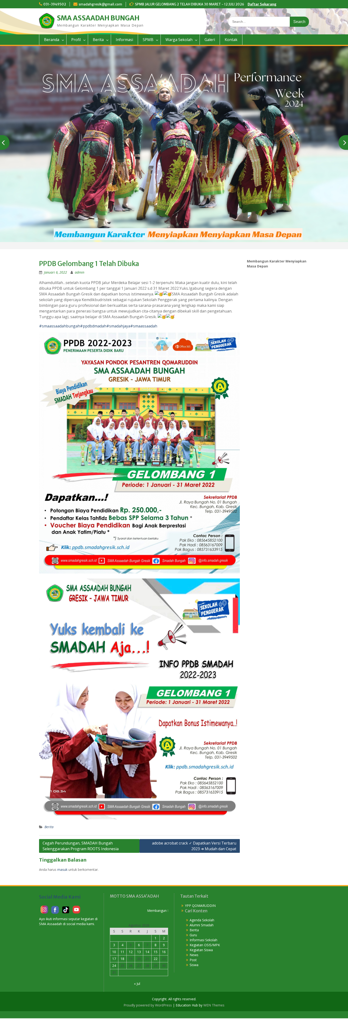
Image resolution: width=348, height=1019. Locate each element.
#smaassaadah (143, 325)
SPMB (148, 39)
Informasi (124, 39)
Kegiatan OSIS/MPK (205, 945)
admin (79, 272)
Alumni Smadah (202, 925)
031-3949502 (54, 4)
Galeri (210, 39)
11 (122, 952)
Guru (193, 935)
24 (114, 965)
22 (155, 958)
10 (114, 952)
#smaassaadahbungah (59, 325)
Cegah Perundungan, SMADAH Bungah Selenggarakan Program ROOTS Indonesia (81, 845)
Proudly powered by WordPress (148, 1005)
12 (131, 952)
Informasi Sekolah (203, 940)
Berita (98, 39)
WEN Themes (213, 1005)
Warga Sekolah (178, 39)
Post (193, 960)
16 (164, 952)
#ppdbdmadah (93, 325)
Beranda (51, 39)
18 (122, 958)
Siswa (194, 965)
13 (139, 952)
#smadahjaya (118, 325)
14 (147, 952)
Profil (76, 39)
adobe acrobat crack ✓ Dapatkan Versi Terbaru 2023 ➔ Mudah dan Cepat (194, 845)
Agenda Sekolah (202, 920)
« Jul (137, 983)
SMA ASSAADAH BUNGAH (98, 18)
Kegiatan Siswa (201, 950)
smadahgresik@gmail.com (100, 4)
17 (114, 958)
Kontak (231, 39)
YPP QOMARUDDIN (200, 905)
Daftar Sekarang (262, 4)
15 (155, 952)
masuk (62, 869)
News (194, 955)
